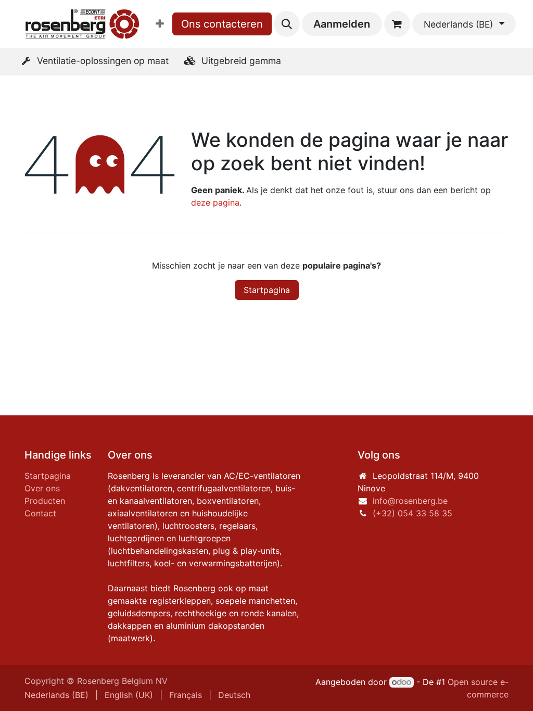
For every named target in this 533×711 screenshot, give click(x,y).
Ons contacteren (222, 24)
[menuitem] (159, 24)
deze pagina (215, 202)
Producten (44, 501)
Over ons (42, 488)
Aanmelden (341, 24)
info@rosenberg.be (410, 501)
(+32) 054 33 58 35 (412, 513)
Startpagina (267, 290)
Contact (40, 513)
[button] (287, 24)
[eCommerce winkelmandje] (397, 24)
